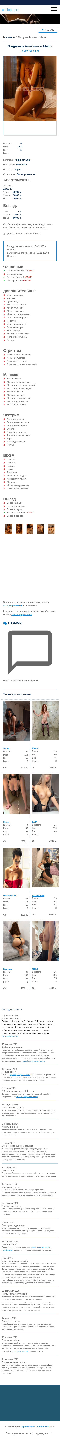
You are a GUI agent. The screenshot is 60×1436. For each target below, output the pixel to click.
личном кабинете (10, 1036)
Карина (7, 969)
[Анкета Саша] (45, 720)
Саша (35, 748)
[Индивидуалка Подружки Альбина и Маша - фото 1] (8, 529)
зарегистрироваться (22, 614)
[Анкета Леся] (45, 941)
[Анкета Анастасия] (45, 867)
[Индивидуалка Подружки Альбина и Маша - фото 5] (51, 529)
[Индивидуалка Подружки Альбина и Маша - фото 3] (29, 529)
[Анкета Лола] (16, 721)
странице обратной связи (27, 1097)
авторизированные (12, 605)
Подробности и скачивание (33, 1061)
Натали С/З (9, 895)
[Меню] (54, 9)
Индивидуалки (42, 1433)
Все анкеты (9, 37)
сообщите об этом (20, 1351)
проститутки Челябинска (35, 1426)
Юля (34, 821)
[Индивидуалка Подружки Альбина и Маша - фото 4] (40, 529)
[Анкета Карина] (16, 941)
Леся (35, 969)
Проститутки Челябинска (18, 1433)
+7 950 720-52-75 (30, 50)
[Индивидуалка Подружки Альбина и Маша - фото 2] (19, 529)
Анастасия (38, 895)
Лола (6, 748)
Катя (6, 822)
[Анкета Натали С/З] (16, 868)
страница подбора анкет (20, 1075)
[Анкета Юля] (45, 794)
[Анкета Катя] (16, 794)
